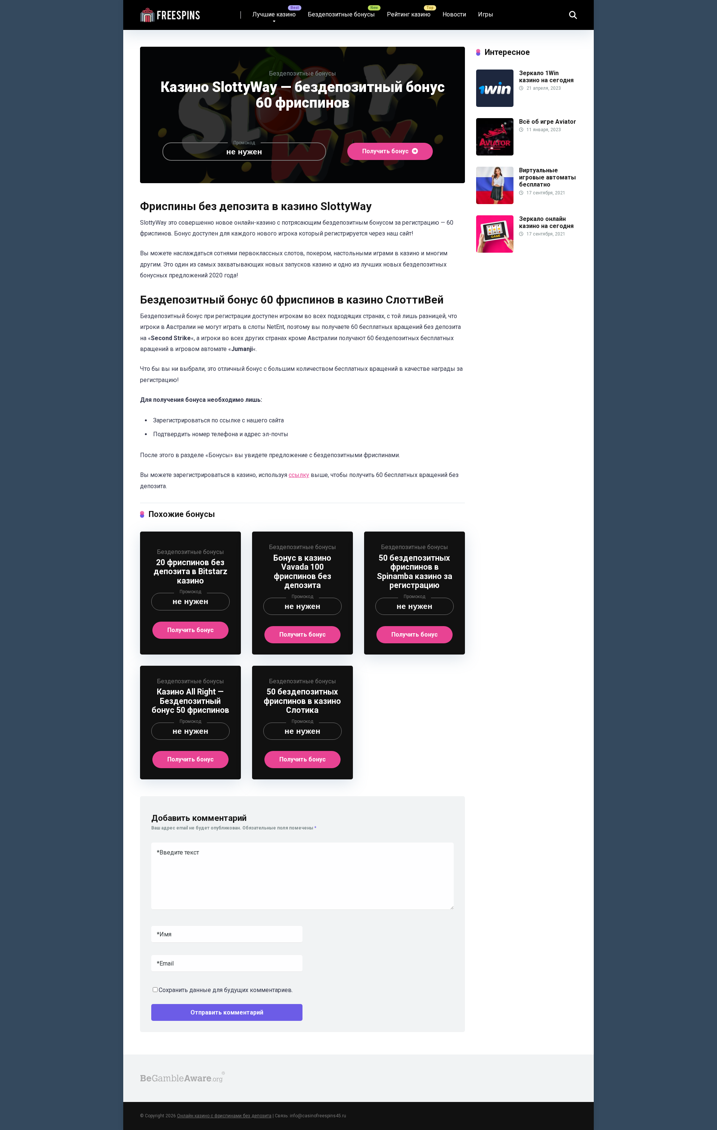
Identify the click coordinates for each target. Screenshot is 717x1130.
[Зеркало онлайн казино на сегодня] (494, 250)
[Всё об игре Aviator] (494, 153)
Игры (485, 14)
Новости (454, 14)
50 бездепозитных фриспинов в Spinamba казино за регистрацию (414, 571)
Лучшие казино (274, 14)
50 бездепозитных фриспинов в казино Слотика (302, 701)
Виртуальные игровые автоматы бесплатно (547, 177)
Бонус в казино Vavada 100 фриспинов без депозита (302, 571)
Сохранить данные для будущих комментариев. (226, 990)
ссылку (299, 474)
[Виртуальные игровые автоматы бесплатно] (494, 202)
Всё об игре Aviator (547, 121)
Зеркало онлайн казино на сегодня (546, 222)
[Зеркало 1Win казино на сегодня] (494, 104)
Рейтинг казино (409, 14)
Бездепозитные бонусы (341, 14)
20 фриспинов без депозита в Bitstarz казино (190, 571)
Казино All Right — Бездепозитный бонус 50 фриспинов (190, 701)
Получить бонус (386, 151)
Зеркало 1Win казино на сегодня (546, 77)
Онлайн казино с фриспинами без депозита (224, 1115)
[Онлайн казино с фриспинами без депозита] (170, 12)
